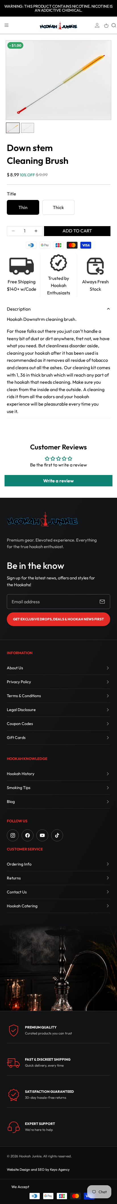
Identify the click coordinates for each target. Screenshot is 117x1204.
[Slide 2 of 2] (27, 128)
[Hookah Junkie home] (42, 518)
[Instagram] (13, 835)
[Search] (114, 25)
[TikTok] (57, 835)
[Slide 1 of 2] (13, 128)
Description (19, 309)
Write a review (58, 481)
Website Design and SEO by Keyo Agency (38, 1169)
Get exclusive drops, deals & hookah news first (58, 619)
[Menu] (6, 25)
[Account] (97, 25)
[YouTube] (42, 835)
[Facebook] (28, 835)
